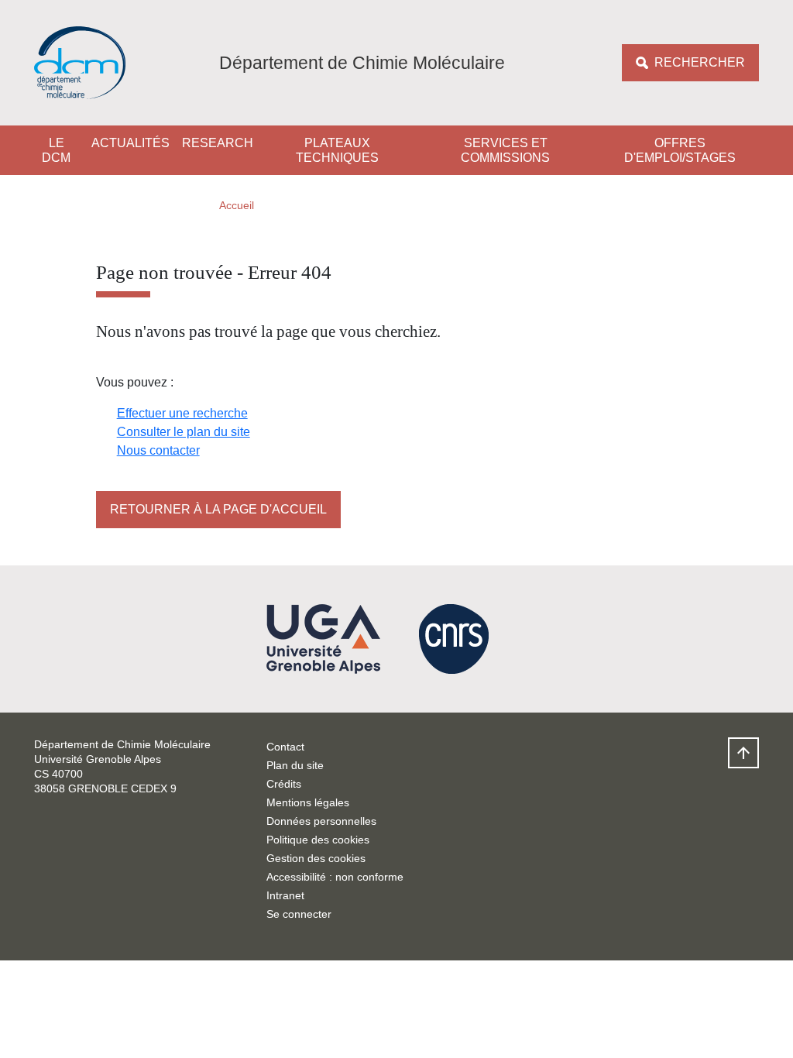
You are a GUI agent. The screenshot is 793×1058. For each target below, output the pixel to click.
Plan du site (295, 765)
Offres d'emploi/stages (680, 150)
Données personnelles (321, 821)
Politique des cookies (317, 839)
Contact (285, 746)
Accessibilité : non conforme (334, 877)
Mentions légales (307, 802)
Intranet (285, 895)
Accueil (236, 205)
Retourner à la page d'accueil (218, 509)
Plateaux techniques (337, 150)
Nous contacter (158, 450)
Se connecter (298, 914)
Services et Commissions (505, 150)
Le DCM (56, 150)
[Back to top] (743, 752)
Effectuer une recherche (182, 413)
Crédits (283, 784)
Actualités (130, 142)
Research (217, 142)
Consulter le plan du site (183, 431)
